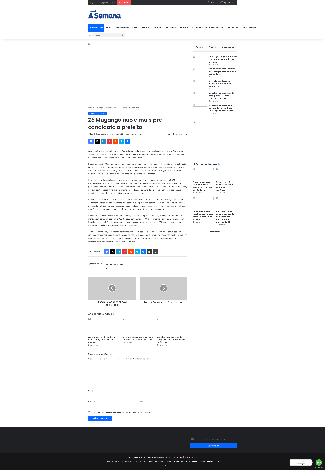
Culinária (158, 27)
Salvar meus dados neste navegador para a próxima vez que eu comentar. (120, 412)
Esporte (184, 27)
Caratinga (95, 27)
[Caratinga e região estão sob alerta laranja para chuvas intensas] (103, 326)
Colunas (231, 27)
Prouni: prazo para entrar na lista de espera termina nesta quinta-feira (223, 71)
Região (109, 27)
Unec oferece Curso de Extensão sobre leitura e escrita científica (138, 338)
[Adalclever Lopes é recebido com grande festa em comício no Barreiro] (172, 326)
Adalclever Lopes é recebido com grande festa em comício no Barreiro (171, 339)
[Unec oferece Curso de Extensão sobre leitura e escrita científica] (138, 326)
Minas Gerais (122, 27)
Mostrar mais (215, 231)
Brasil (135, 27)
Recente (212, 47)
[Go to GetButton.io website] (319, 467)
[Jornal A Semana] (104, 14)
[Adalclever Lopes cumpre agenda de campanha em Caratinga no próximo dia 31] (200, 109)
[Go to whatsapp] (319, 462)
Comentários (228, 47)
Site (141, 402)
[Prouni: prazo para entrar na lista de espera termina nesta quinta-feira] (200, 72)
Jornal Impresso (249, 27)
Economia (171, 27)
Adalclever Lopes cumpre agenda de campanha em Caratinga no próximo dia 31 (222, 108)
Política (103, 113)
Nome (91, 391)
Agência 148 (192, 457)
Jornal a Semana (115, 134)
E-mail (91, 402)
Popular (199, 47)
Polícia (145, 27)
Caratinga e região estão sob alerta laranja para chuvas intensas (102, 339)
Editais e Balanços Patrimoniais (207, 27)
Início (92, 108)
